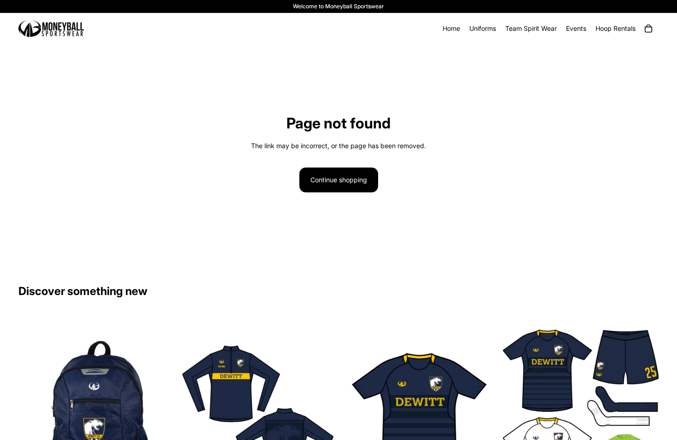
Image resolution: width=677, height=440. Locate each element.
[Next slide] (645, 415)
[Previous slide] (517, 415)
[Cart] (648, 28)
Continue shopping (338, 180)
